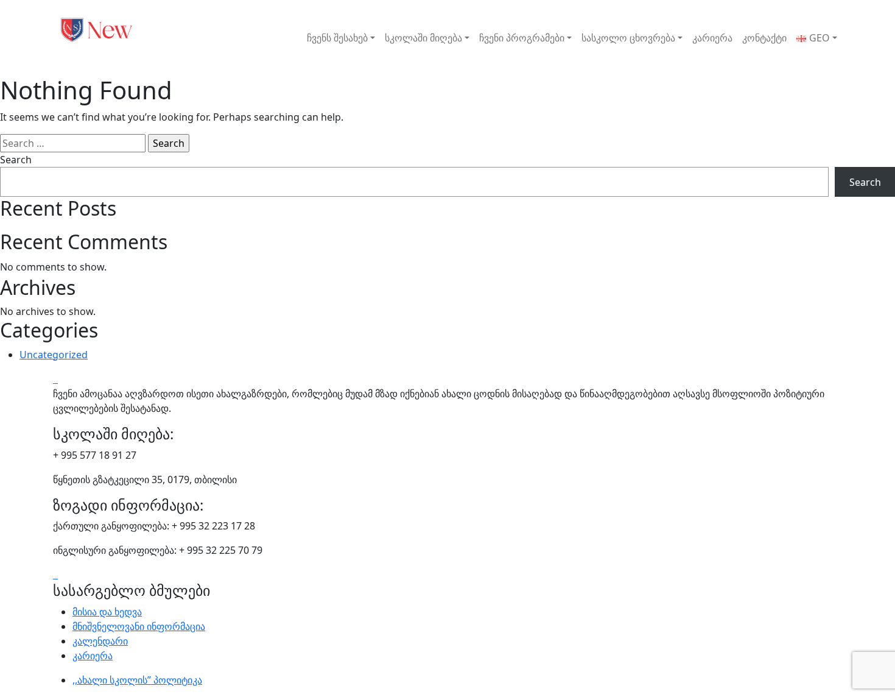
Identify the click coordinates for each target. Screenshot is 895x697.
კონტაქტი (764, 37)
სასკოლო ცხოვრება (628, 37)
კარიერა (712, 37)
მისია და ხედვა (107, 611)
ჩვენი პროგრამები (521, 37)
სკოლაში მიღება (423, 37)
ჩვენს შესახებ (337, 37)
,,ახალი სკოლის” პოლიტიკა (137, 680)
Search (16, 159)
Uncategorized (53, 354)
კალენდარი (100, 641)
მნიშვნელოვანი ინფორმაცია (138, 626)
